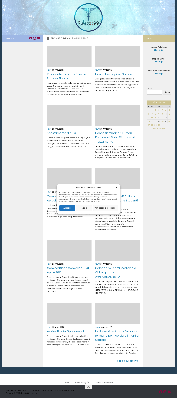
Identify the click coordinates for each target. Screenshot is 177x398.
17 (162, 117)
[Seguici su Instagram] (34, 38)
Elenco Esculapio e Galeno (113, 74)
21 (152, 121)
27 (149, 125)
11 (166, 114)
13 (149, 117)
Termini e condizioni (104, 382)
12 (169, 114)
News (49, 70)
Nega (84, 208)
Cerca (149, 88)
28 (152, 125)
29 (155, 125)
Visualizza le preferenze (105, 208)
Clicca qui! (159, 61)
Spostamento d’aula (61, 133)
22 (155, 121)
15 (155, 117)
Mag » (162, 128)
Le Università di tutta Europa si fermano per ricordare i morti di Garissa (117, 335)
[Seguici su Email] (38, 38)
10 (162, 114)
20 (149, 121)
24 (162, 121)
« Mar (155, 128)
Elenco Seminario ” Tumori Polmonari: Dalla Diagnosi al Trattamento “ (115, 137)
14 (152, 117)
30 (159, 125)
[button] (116, 187)
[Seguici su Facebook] (30, 38)
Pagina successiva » (128, 360)
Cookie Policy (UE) (82, 382)
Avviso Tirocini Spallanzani (65, 331)
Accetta (67, 208)
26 (169, 121)
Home (66, 382)
